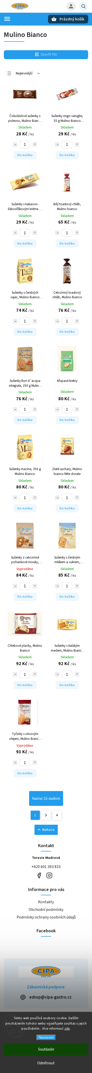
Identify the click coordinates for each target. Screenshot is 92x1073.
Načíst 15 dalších (46, 798)
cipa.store (49, 875)
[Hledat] (83, 6)
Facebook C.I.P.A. (39, 875)
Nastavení (46, 1037)
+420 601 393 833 (46, 867)
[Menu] (7, 19)
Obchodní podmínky (46, 909)
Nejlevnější (24, 73)
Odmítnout (46, 1063)
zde (67, 1028)
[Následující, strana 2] (46, 815)
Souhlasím (46, 1049)
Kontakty (46, 902)
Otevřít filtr (49, 54)
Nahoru (48, 829)
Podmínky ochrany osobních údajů (46, 917)
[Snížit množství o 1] (15, 144)
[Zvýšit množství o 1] (34, 144)
